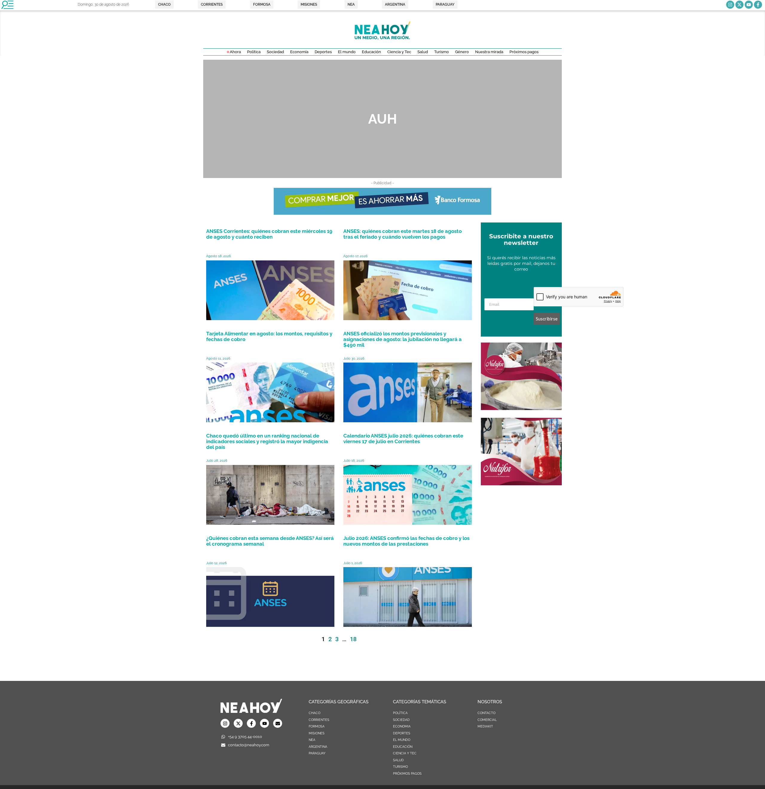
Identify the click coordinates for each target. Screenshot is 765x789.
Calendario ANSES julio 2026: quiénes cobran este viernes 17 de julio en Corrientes (403, 438)
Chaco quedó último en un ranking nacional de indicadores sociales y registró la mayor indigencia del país (267, 441)
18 (353, 639)
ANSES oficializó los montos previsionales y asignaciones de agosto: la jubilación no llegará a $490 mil (402, 339)
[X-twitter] (739, 5)
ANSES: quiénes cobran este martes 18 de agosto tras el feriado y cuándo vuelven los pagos (402, 234)
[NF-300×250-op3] (521, 408)
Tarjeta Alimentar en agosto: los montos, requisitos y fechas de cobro (269, 336)
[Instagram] (730, 5)
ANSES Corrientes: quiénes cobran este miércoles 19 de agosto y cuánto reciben (269, 234)
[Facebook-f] (758, 5)
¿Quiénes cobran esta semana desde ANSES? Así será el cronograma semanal (270, 541)
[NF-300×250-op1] (521, 483)
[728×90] (382, 213)
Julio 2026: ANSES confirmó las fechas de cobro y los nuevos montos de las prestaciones (406, 541)
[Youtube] (749, 5)
